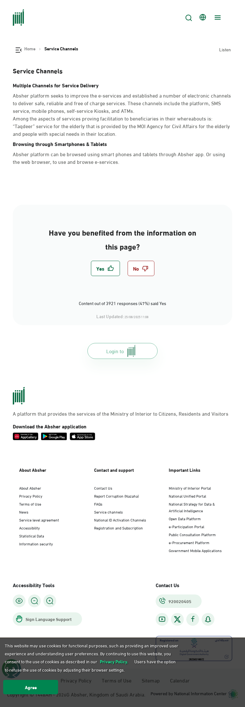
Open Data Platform (185, 518)
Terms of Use (30, 503)
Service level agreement (39, 519)
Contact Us (103, 487)
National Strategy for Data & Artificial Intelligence (192, 507)
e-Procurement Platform (189, 542)
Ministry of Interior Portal (190, 487)
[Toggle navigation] (217, 17)
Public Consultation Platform (192, 534)
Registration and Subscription (118, 527)
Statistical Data (31, 535)
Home (29, 48)
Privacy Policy (30, 495)
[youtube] (162, 619)
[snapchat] (208, 619)
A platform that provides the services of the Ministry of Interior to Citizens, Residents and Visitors (120, 413)
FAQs (98, 503)
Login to (115, 350)
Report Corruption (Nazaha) (116, 495)
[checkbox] (105, 268)
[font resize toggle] (34, 601)
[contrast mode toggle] (19, 601)
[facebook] (193, 619)
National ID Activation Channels (120, 519)
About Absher (30, 487)
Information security (36, 543)
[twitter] (177, 619)
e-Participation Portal (186, 526)
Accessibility (29, 527)
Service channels (108, 511)
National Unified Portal (187, 495)
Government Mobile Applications (195, 550)
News (23, 511)
